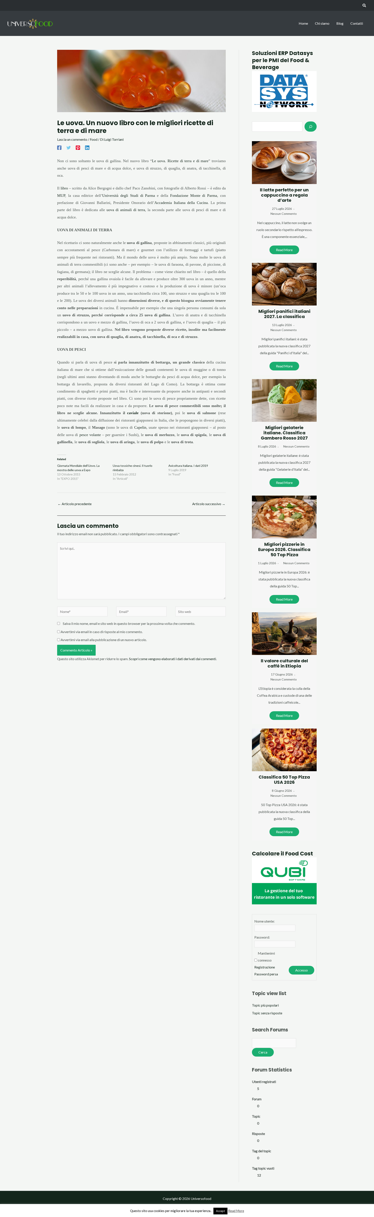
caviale (133, 413)
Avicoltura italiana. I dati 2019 (188, 465)
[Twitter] (68, 147)
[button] (364, 5)
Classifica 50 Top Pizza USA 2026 (284, 779)
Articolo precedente (75, 504)
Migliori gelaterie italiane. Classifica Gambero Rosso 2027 (284, 433)
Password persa (266, 974)
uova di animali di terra (125, 210)
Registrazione (264, 967)
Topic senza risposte (267, 1013)
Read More (284, 250)
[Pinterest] (78, 147)
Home (303, 23)
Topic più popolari (265, 1005)
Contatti (356, 23)
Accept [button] (220, 1211)
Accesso (301, 970)
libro (64, 188)
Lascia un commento (72, 139)
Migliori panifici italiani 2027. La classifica (284, 314)
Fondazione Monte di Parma (193, 195)
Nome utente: (264, 921)
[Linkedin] (87, 147)
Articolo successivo (208, 504)
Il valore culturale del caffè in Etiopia (284, 663)
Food (93, 139)
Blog (339, 23)
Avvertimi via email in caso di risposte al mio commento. (102, 632)
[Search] (311, 126)
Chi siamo (322, 23)
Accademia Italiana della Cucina (181, 202)
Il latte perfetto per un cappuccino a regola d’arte (284, 195)
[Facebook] (59, 147)
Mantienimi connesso (266, 956)
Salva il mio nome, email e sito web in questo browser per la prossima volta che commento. (129, 623)
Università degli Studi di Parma (128, 195)
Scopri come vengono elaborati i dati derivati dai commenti (172, 659)
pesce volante (90, 435)
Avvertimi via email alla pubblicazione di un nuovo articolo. (104, 640)
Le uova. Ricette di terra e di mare (180, 161)
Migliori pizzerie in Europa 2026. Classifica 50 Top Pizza (284, 549)
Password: (262, 937)
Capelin (140, 427)
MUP (61, 195)
